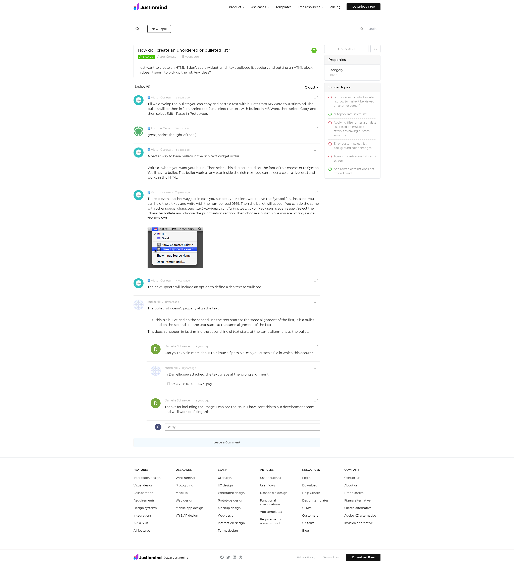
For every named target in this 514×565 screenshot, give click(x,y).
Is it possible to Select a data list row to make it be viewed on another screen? (354, 101)
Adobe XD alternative (360, 515)
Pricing (335, 7)
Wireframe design (231, 493)
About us (351, 485)
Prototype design (230, 500)
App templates (271, 512)
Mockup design (229, 508)
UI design (225, 478)
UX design (225, 485)
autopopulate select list (350, 114)
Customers (310, 515)
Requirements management (270, 521)
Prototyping (184, 485)
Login (372, 29)
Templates (284, 7)
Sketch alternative (357, 508)
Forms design (228, 530)
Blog (305, 530)
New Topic (159, 29)
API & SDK (141, 523)
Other (332, 75)
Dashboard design (273, 493)
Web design (184, 500)
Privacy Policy (306, 557)
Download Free (363, 6)
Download (309, 485)
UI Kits (306, 508)
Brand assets (353, 493)
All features (142, 530)
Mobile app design (189, 508)
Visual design (143, 485)
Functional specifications (270, 502)
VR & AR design (187, 515)
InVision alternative (358, 523)
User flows (267, 485)
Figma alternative (357, 500)
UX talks (308, 523)
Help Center (311, 493)
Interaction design (147, 478)
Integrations (143, 515)
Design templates (315, 500)
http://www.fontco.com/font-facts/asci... (222, 208)
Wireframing (185, 478)
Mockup (182, 493)
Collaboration (143, 493)
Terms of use (331, 557)
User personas (270, 478)
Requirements (144, 500)
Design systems (145, 508)
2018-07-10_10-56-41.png (195, 384)
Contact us (352, 478)
